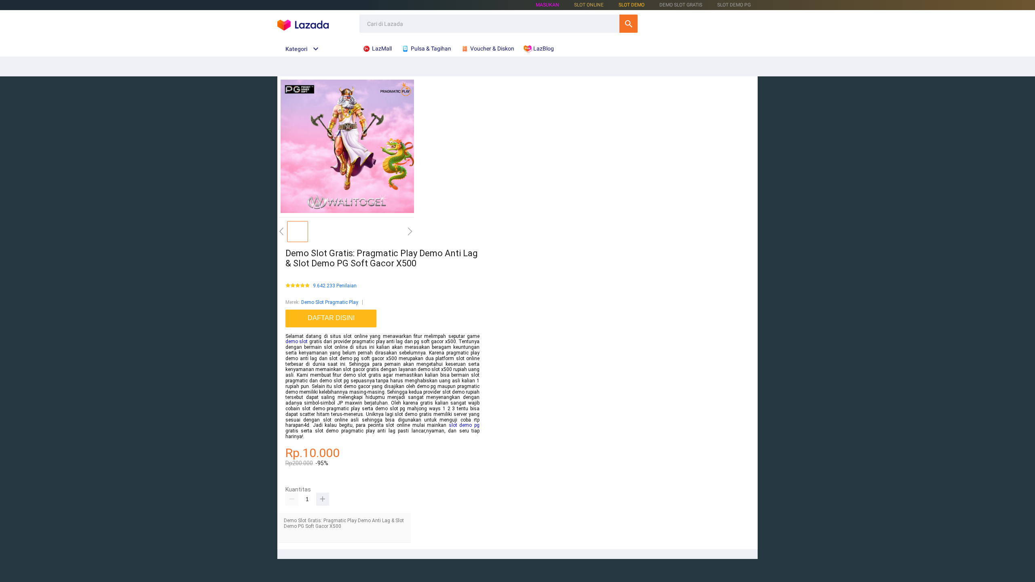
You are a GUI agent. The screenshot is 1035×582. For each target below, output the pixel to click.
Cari (628, 24)
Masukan (547, 5)
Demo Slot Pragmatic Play (329, 302)
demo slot (296, 341)
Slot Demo (631, 5)
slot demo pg (464, 425)
